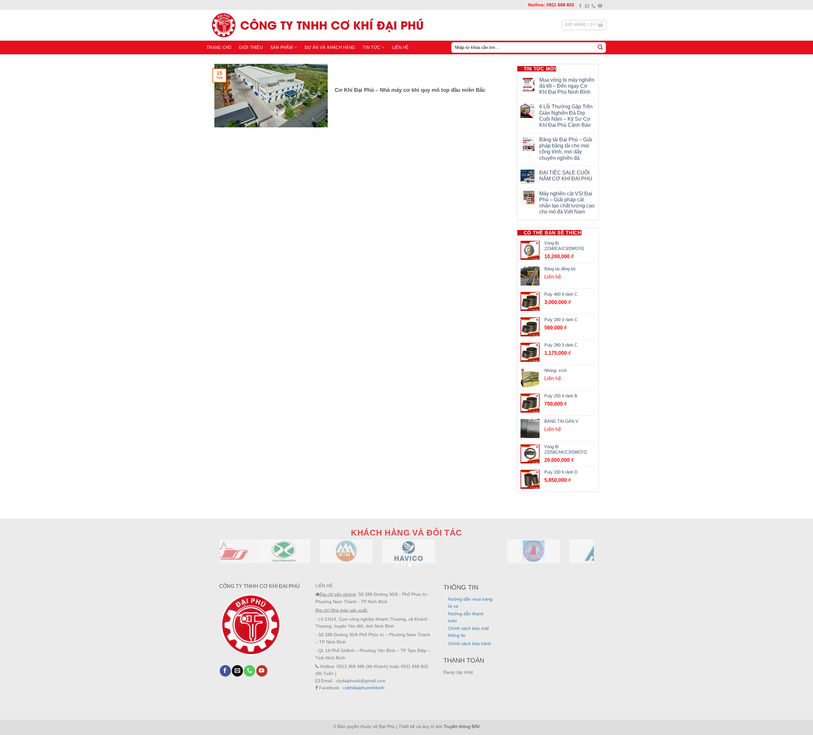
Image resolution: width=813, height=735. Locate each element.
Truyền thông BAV (462, 726)
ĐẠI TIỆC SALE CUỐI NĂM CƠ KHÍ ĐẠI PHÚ (565, 175)
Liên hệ (400, 47)
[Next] (578, 559)
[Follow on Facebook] (580, 6)
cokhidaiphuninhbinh (363, 687)
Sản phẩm (281, 47)
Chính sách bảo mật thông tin (468, 632)
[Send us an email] (587, 6)
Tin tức (371, 47)
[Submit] (600, 47)
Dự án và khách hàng (330, 47)
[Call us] (593, 6)
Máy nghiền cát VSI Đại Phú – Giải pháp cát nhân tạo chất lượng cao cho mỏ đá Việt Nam (567, 203)
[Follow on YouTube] (600, 6)
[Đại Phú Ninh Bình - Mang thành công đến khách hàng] (316, 25)
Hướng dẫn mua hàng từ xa (470, 603)
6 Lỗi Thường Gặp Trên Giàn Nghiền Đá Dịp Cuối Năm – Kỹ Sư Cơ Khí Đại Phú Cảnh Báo (566, 116)
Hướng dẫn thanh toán (466, 617)
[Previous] (234, 559)
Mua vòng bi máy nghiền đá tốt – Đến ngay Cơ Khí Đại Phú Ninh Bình (567, 86)
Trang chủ (218, 47)
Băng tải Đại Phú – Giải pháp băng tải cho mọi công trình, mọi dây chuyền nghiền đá (565, 149)
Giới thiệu (251, 47)
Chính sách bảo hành (469, 643)
